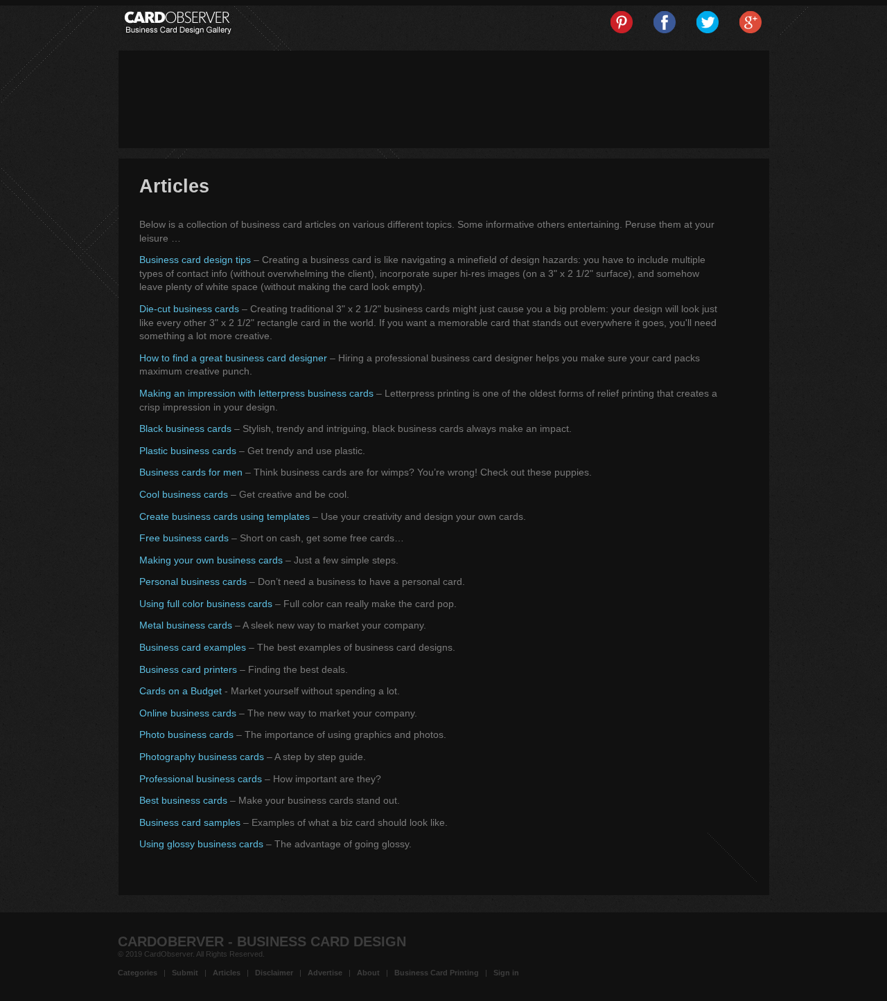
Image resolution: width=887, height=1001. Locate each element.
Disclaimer (274, 972)
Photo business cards (186, 734)
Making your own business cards (211, 560)
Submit (185, 972)
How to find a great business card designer (233, 357)
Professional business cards (200, 778)
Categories (137, 972)
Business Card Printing (436, 972)
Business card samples (189, 822)
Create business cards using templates (224, 516)
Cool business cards (183, 494)
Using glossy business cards (201, 843)
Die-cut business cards (189, 308)
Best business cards (183, 800)
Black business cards (185, 428)
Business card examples (192, 647)
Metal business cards (185, 625)
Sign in (506, 972)
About (368, 972)
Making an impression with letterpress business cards (256, 393)
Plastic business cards (187, 450)
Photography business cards (201, 756)
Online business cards (187, 713)
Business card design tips (195, 259)
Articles (226, 972)
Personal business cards (193, 581)
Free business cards (184, 537)
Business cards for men (191, 472)
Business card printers (188, 669)
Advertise (325, 972)
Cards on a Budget (180, 690)
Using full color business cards (205, 603)
